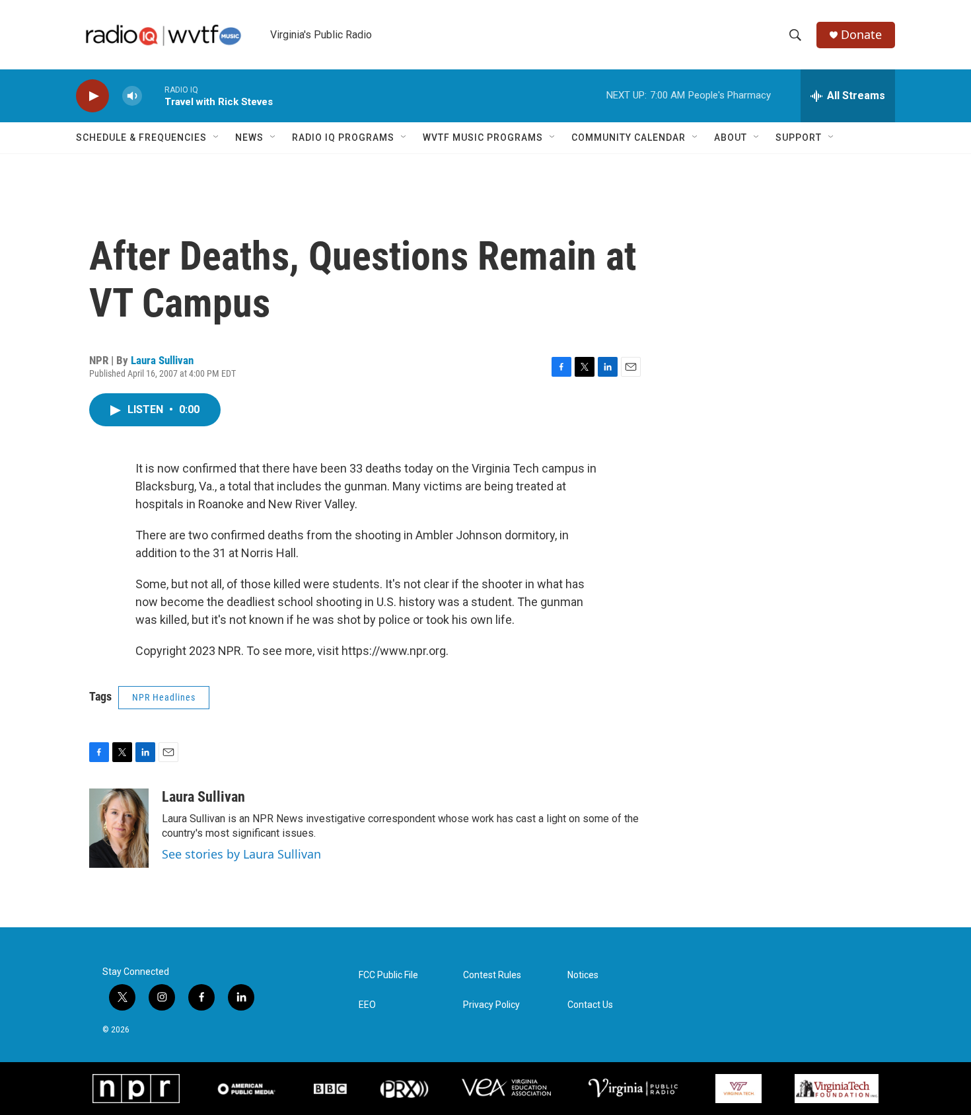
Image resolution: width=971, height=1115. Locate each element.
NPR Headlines (164, 697)
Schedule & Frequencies (141, 137)
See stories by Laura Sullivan (241, 854)
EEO (367, 1005)
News (249, 137)
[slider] (153, 95)
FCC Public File (388, 975)
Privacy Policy (491, 1005)
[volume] (132, 96)
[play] (92, 96)
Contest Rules (492, 975)
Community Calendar (628, 137)
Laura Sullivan (162, 360)
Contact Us (590, 1005)
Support (798, 137)
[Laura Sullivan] (119, 828)
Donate (861, 35)
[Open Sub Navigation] (216, 137)
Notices (582, 975)
